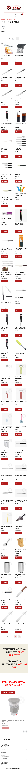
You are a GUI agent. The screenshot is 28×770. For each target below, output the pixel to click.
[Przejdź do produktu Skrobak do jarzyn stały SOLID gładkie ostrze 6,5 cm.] (7, 419)
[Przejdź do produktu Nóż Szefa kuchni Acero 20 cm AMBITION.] (7, 493)
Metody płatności (4, 744)
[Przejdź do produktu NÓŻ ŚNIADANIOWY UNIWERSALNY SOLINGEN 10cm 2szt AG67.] (7, 213)
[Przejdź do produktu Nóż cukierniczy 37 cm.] (21, 617)
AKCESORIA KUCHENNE (11, 19)
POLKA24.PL (3, 19)
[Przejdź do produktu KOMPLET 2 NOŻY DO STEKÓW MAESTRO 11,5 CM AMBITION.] (7, 266)
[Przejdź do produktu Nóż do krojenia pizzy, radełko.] (21, 419)
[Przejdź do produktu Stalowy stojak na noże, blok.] (21, 116)
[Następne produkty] (15, 636)
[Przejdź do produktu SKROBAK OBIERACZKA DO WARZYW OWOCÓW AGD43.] (21, 189)
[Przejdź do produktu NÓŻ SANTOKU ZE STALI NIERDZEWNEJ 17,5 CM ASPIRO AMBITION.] (21, 290)
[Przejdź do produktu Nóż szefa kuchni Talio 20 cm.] (21, 93)
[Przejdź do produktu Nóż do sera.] (7, 542)
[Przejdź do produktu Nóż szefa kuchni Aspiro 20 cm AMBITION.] (21, 493)
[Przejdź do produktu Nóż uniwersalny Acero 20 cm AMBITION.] (7, 468)
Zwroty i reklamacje (4, 746)
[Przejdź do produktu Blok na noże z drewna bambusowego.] (21, 542)
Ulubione (2, 764)
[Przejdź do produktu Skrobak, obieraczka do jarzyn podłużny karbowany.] (7, 394)
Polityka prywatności (5, 756)
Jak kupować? (3, 752)
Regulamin (3, 755)
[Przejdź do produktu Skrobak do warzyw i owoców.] (7, 592)
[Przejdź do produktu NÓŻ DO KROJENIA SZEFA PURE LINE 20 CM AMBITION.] (21, 266)
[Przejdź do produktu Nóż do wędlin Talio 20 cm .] (7, 71)
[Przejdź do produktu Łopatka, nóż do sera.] (7, 48)
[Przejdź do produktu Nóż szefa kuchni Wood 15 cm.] (21, 592)
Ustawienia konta (4, 763)
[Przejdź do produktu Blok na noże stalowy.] (7, 567)
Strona (10, 38)
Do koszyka (4, 63)
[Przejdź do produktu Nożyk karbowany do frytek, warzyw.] (7, 444)
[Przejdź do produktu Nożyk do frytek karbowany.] (21, 48)
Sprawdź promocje (8, 692)
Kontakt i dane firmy (5, 743)
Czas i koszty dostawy (5, 745)
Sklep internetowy (12, 768)
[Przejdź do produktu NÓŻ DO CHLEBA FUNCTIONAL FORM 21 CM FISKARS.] (7, 241)
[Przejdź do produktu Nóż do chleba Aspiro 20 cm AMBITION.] (21, 468)
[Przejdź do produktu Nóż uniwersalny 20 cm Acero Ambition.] (7, 116)
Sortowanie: (3, 31)
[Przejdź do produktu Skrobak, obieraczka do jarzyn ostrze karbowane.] (21, 369)
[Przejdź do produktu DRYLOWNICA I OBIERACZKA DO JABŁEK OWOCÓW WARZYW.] (21, 345)
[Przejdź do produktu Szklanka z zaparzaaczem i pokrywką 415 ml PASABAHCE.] (14, 706)
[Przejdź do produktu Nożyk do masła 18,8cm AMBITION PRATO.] (7, 369)
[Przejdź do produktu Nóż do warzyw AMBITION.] (7, 345)
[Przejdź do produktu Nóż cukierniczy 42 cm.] (7, 617)
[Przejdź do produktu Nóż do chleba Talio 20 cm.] (7, 93)
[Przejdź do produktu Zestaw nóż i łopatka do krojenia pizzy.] (21, 518)
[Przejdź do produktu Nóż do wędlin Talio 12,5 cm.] (21, 71)
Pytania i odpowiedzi (5, 754)
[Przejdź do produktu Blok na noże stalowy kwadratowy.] (21, 567)
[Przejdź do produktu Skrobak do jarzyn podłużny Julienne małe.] (7, 518)
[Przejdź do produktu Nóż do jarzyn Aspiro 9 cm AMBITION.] (21, 444)
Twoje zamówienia (4, 762)
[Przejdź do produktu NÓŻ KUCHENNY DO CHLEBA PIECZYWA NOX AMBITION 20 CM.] (21, 215)
